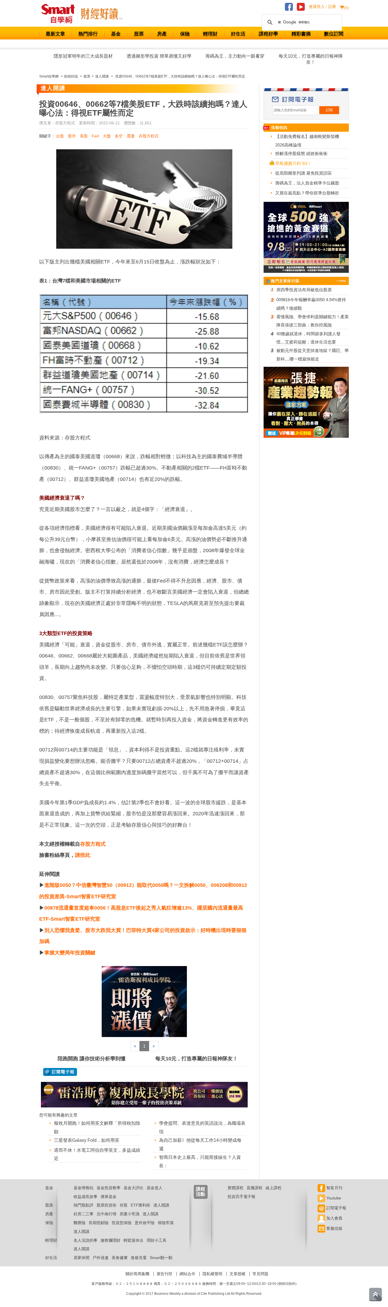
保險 (185, 34)
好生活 (238, 34)
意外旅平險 (145, 1222)
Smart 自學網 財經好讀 (101, 14)
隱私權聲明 (212, 1274)
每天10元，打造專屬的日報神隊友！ (311, 59)
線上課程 (273, 1187)
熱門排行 (88, 34)
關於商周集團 (137, 1274)
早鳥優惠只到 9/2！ (293, 163)
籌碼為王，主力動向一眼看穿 (234, 56)
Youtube (333, 1198)
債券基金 (108, 1196)
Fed (95, 136)
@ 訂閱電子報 (60, 1072)
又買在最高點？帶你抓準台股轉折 (307, 192)
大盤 (107, 136)
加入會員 (333, 1218)
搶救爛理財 (110, 1240)
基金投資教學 (108, 1187)
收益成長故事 (85, 1196)
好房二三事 (83, 1214)
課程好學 (268, 34)
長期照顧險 (99, 1222)
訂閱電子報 (335, 1208)
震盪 (131, 136)
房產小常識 (129, 1214)
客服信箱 (333, 1228)
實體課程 (235, 1187)
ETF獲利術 (140, 1205)
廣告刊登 (164, 1274)
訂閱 (329, 110)
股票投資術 (106, 1205)
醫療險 (79, 1222)
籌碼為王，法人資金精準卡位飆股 (307, 183)
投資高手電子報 (241, 1196)
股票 (139, 34)
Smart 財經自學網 (60, 14)
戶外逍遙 (101, 1257)
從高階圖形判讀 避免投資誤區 (303, 173)
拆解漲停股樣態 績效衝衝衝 (301, 153)
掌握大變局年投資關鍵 (69, 953)
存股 (124, 1205)
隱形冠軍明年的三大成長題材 (83, 56)
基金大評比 (133, 1187)
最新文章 (55, 34)
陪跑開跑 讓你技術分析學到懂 (92, 1058)
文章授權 (237, 1274)
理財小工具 (156, 1240)
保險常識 (166, 1222)
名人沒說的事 (85, 1240)
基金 (116, 34)
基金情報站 (83, 1187)
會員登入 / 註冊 (322, 7)
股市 (72, 136)
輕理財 (210, 34)
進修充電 (139, 1257)
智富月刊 (333, 1187)
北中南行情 (106, 1214)
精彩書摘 (301, 34)
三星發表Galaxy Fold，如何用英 (86, 1140)
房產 (162, 34)
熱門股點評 (83, 1205)
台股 (60, 136)
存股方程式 (148, 136)
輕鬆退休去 (133, 1240)
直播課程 (254, 1187)
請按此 (82, 855)
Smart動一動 (161, 1257)
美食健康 (120, 1257)
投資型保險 (122, 1222)
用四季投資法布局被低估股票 (304, 289)
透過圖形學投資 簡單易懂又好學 (159, 56)
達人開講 (161, 1205)
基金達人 (154, 1187)
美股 (84, 136)
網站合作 (187, 1274)
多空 (119, 136)
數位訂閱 (333, 34)
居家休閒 (81, 1257)
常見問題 (260, 1274)
